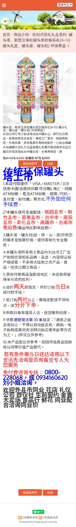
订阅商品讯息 (50, 517)
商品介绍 (22, 34)
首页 (6, 34)
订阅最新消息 (29, 517)
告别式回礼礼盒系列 (49, 34)
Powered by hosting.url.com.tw (38, 521)
